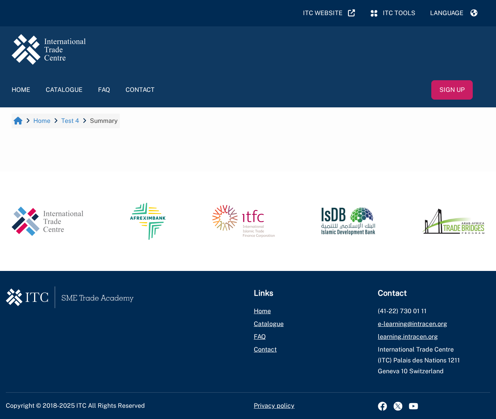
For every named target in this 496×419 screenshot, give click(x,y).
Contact (140, 89)
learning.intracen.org (408, 336)
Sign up (452, 89)
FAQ (104, 89)
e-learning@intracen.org (412, 324)
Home (21, 89)
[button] (453, 13)
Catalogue (64, 89)
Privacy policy (274, 405)
